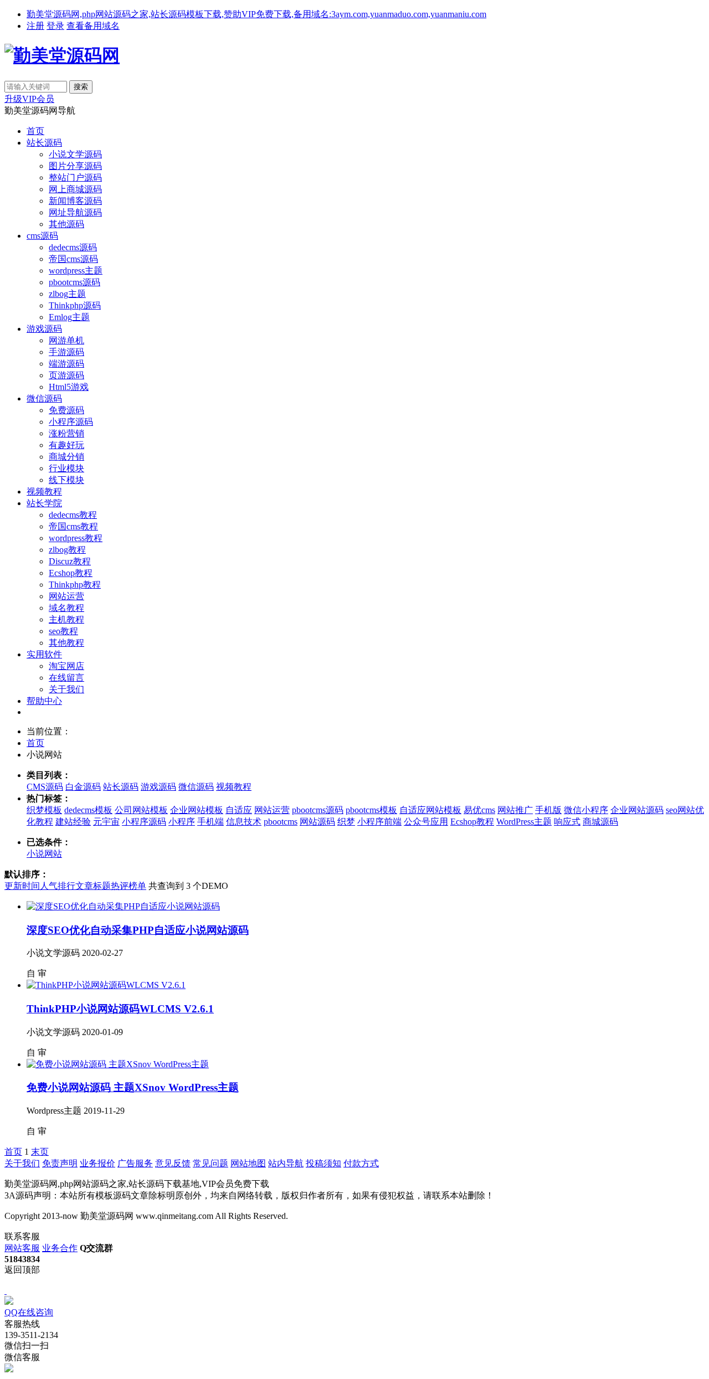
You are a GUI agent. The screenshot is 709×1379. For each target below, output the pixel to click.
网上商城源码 (75, 189)
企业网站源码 (637, 810)
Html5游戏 (69, 387)
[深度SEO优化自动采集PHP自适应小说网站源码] (123, 906)
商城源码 (600, 821)
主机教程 (66, 619)
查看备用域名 (93, 25)
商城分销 (66, 456)
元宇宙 (106, 821)
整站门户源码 (75, 177)
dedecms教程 (73, 514)
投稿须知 (323, 1163)
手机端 (210, 821)
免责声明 (60, 1163)
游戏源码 (44, 328)
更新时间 (22, 886)
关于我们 (66, 689)
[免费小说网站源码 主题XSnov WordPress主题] (118, 1064)
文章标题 (93, 886)
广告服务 (135, 1163)
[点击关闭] (5, 1290)
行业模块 (66, 468)
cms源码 (42, 235)
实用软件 (44, 654)
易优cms (479, 810)
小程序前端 (379, 821)
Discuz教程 (70, 561)
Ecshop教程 (71, 573)
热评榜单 (128, 886)
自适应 (238, 810)
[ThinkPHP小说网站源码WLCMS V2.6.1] (106, 985)
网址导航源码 (75, 212)
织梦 (346, 821)
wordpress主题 (75, 270)
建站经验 (73, 821)
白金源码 (83, 786)
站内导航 (286, 1163)
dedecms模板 (88, 810)
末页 (40, 1151)
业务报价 (97, 1163)
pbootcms (280, 821)
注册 (35, 25)
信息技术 (243, 821)
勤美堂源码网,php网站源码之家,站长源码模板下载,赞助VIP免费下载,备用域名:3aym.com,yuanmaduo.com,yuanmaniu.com (256, 14)
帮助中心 (44, 701)
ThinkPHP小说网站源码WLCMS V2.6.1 (120, 1009)
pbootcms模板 (371, 810)
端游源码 (66, 363)
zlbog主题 (67, 294)
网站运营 (66, 596)
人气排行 (57, 886)
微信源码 (44, 398)
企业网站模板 (196, 810)
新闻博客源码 (75, 200)
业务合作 (60, 1248)
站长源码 (44, 142)
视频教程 (44, 491)
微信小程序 (586, 810)
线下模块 (66, 480)
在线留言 (66, 677)
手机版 (548, 810)
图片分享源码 (75, 166)
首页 (35, 131)
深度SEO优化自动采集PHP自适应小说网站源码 (138, 930)
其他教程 (66, 642)
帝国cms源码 (73, 259)
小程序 (181, 821)
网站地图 (248, 1163)
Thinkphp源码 (75, 305)
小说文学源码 (75, 154)
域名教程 (66, 608)
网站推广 (515, 810)
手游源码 (66, 352)
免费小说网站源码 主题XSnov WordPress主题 (133, 1087)
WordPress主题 (524, 821)
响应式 (567, 821)
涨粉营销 (66, 433)
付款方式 (361, 1163)
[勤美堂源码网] (62, 55)
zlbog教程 (67, 549)
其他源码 (66, 224)
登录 (55, 25)
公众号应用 (426, 821)
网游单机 (66, 340)
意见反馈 (173, 1163)
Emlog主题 (69, 317)
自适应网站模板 (430, 810)
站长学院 (44, 503)
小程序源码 (71, 421)
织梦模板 (44, 810)
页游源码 (66, 375)
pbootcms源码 (74, 282)
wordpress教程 (75, 538)
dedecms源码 (73, 247)
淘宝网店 (66, 666)
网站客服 (22, 1248)
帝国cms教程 (73, 526)
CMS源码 (45, 786)
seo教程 (63, 631)
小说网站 (44, 853)
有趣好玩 (66, 445)
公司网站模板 (141, 810)
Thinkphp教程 (75, 584)
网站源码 (317, 821)
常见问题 (210, 1163)
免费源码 (66, 410)
